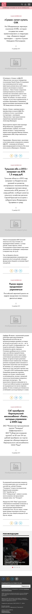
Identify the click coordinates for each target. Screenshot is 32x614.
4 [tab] (17, 567)
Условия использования (6, 612)
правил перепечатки (5, 594)
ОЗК (19, 78)
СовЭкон (5, 335)
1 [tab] (12, 567)
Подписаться (25, 586)
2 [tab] (14, 567)
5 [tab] (19, 567)
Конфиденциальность (5, 611)
